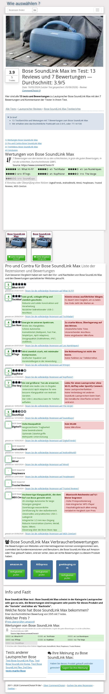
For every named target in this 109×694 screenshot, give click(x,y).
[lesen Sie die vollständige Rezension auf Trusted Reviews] (52, 488)
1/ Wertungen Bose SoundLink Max (21, 140)
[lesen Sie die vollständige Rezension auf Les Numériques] (52, 345)
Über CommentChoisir (54, 685)
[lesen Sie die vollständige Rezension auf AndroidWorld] (50, 452)
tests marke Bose (16, 670)
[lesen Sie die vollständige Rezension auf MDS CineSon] (50, 533)
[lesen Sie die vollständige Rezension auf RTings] (47, 365)
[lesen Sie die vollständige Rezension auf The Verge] (49, 405)
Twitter (11, 688)
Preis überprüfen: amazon (20, 621)
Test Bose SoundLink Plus (19, 660)
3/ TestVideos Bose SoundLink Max (21, 146)
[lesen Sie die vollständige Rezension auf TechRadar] (49, 316)
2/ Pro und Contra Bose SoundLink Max (23, 143)
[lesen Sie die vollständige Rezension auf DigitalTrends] (50, 440)
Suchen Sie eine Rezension (80, 685)
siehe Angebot (17, 258)
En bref (13, 117)
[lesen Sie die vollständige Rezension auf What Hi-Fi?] (49, 290)
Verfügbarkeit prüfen (16, 573)
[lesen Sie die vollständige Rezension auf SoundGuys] (49, 418)
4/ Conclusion (11, 150)
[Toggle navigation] (97, 10)
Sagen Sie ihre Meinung (75, 667)
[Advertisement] (54, 208)
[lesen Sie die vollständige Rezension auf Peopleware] (50, 476)
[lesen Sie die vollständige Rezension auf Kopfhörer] (49, 377)
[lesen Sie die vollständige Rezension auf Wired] (47, 464)
